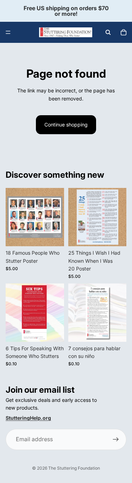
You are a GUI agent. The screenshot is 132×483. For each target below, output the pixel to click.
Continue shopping (66, 125)
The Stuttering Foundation (74, 468)
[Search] (108, 32)
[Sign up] (115, 439)
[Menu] (8, 32)
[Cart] (123, 32)
